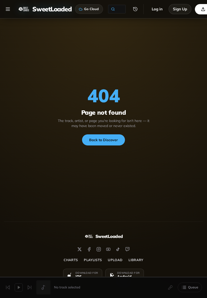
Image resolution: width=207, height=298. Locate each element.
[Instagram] (98, 249)
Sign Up (180, 9)
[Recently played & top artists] (135, 9)
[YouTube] (108, 249)
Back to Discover (103, 140)
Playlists (93, 260)
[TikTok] (118, 249)
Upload (115, 260)
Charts (71, 260)
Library (135, 260)
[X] (79, 249)
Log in (157, 9)
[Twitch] (127, 249)
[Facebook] (89, 249)
